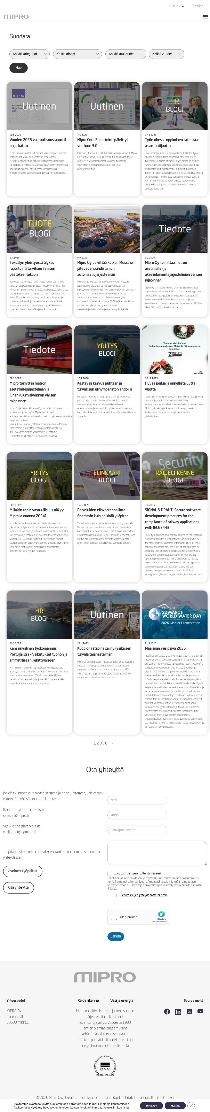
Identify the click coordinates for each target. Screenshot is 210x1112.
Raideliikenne (88, 1001)
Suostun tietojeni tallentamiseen (137, 873)
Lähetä (116, 936)
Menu (205, 16)
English (198, 6)
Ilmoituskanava (162, 1098)
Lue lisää (123, 1107)
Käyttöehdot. (123, 1098)
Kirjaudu (174, 6)
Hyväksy (151, 1105)
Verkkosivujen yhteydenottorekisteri (144, 895)
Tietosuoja (142, 1098)
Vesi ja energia (121, 1001)
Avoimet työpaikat (22, 871)
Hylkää (175, 1105)
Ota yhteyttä (18, 887)
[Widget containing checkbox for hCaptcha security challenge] (138, 917)
